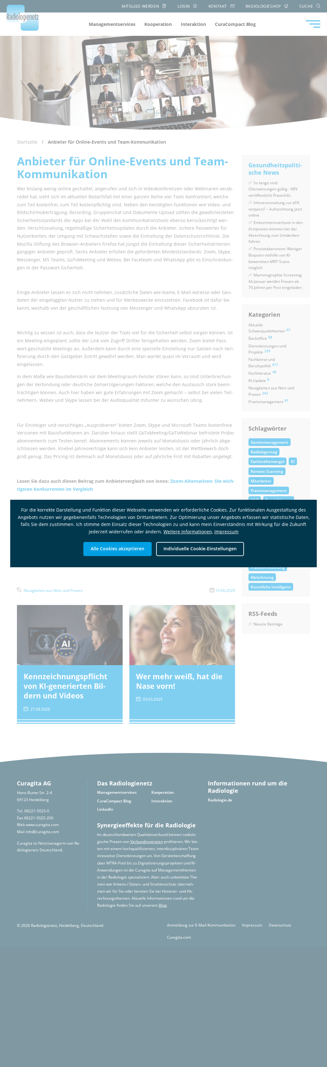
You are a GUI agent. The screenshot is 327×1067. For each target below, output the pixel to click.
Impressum (226, 532)
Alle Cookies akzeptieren (117, 548)
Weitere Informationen (188, 532)
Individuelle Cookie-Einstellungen (200, 548)
